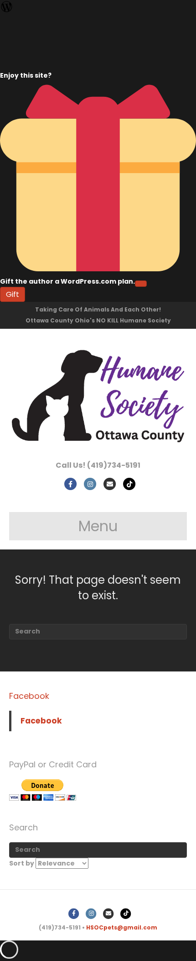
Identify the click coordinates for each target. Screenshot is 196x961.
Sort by (22, 863)
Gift (12, 294)
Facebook (29, 696)
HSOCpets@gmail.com (121, 927)
